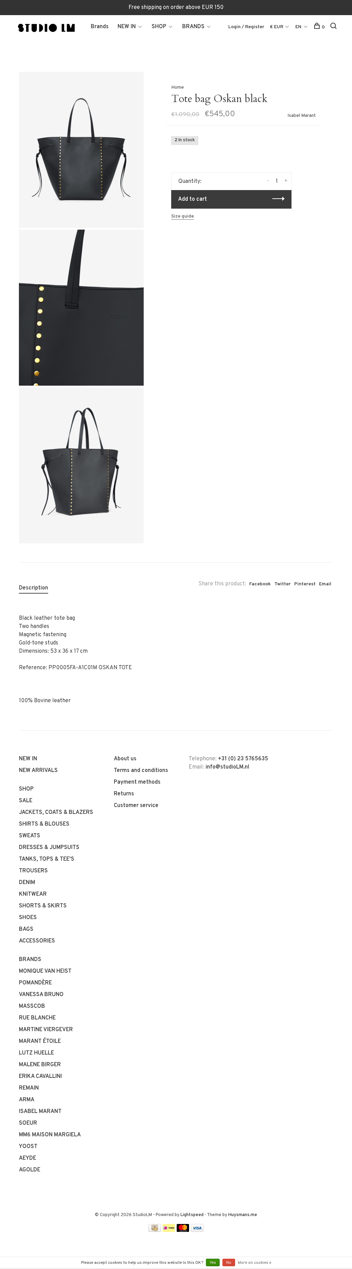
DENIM (27, 882)
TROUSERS (33, 871)
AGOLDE (29, 1170)
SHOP (159, 26)
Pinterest (305, 584)
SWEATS (29, 835)
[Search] (334, 27)
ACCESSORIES (37, 941)
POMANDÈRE (35, 983)
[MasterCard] (183, 1230)
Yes (213, 1263)
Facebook (260, 584)
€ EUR (277, 27)
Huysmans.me (242, 1215)
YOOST (28, 1146)
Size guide (182, 216)
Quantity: (189, 181)
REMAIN (29, 1088)
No (228, 1263)
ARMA (26, 1099)
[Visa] (197, 1230)
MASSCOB (32, 1006)
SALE (25, 800)
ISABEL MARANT (40, 1111)
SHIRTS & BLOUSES (44, 824)
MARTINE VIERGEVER (46, 1029)
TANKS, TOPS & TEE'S (46, 859)
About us (125, 758)
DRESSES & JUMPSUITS (49, 847)
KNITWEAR (33, 894)
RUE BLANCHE (37, 1018)
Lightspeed (192, 1215)
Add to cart (192, 199)
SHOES (28, 917)
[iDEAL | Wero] (169, 1230)
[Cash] (154, 1230)
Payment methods (137, 782)
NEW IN (127, 26)
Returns (124, 794)
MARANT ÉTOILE (40, 1041)
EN (298, 27)
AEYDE (27, 1158)
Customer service (136, 805)
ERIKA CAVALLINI (40, 1076)
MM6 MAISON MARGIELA (50, 1135)
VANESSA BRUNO (41, 994)
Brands (100, 26)
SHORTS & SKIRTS (43, 906)
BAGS (26, 929)
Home (177, 87)
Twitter (282, 584)
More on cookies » (254, 1263)
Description (33, 588)
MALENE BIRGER (40, 1064)
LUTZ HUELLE (36, 1053)
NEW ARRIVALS (38, 770)
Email (325, 584)
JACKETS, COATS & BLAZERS (56, 812)
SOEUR (28, 1123)
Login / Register (246, 27)
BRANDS (193, 26)
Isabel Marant (301, 116)
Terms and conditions (141, 770)
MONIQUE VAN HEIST (45, 971)
